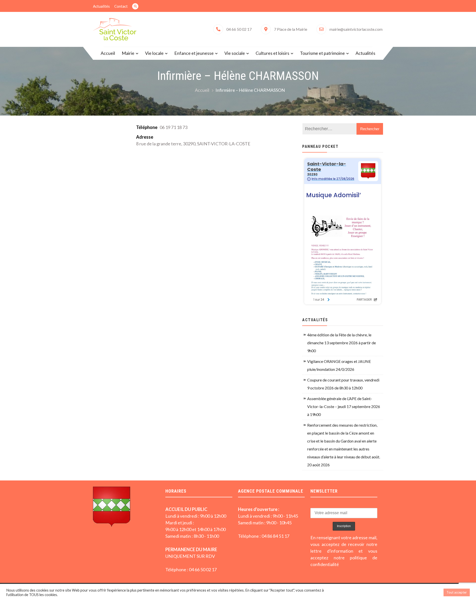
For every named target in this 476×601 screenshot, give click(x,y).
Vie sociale (234, 53)
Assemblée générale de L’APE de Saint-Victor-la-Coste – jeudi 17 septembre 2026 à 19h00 (343, 406)
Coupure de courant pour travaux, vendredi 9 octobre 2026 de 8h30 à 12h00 (343, 384)
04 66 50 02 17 (239, 29)
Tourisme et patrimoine (322, 53)
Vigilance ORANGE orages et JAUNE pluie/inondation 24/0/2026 (339, 365)
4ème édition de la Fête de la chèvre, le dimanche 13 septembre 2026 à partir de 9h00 (341, 342)
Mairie (128, 53)
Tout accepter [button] (456, 592)
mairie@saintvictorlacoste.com (356, 29)
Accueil (108, 53)
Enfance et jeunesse (194, 53)
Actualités (101, 6)
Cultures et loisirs (272, 53)
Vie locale (154, 53)
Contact (121, 6)
